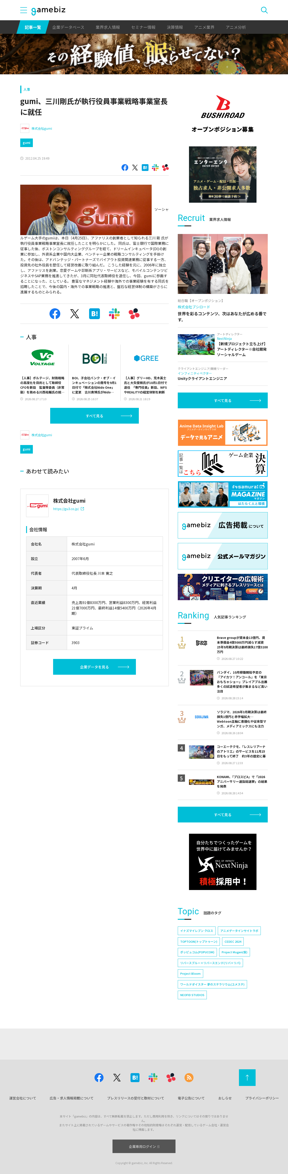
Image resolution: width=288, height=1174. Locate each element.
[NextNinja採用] (222, 862)
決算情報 (175, 27)
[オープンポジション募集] (222, 114)
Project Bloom (190, 973)
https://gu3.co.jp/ (66, 508)
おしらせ (225, 1098)
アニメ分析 (236, 27)
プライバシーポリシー (262, 1098)
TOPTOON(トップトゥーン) (198, 941)
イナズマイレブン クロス (196, 931)
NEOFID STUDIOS (192, 995)
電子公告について (191, 1098)
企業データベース (68, 27)
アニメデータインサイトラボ (239, 931)
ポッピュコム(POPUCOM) (197, 952)
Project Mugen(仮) (235, 952)
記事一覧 (33, 27)
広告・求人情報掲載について (72, 1098)
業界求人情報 (108, 27)
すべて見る (94, 415)
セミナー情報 (143, 27)
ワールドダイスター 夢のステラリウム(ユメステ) (212, 984)
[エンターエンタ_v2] (222, 174)
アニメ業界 (204, 27)
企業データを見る (94, 667)
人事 (26, 89)
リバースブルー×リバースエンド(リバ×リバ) (210, 963)
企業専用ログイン (142, 1146)
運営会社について (22, 1098)
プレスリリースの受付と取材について (135, 1098)
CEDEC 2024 (233, 941)
